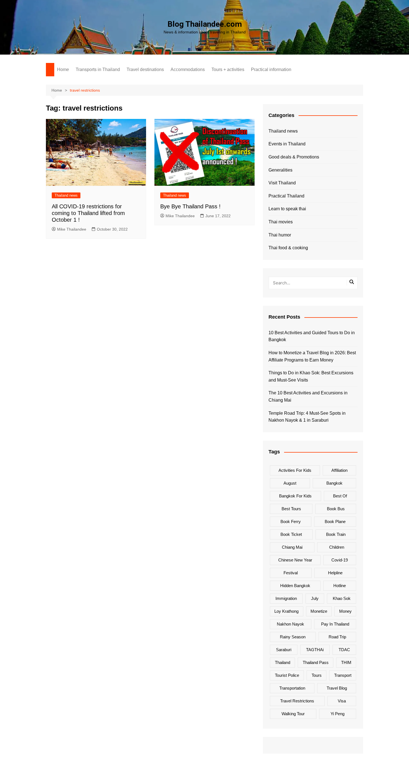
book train (336, 534)
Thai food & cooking (288, 247)
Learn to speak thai (287, 208)
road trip (337, 636)
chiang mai (292, 547)
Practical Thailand (286, 196)
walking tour (293, 713)
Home (63, 69)
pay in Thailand (335, 624)
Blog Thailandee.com (204, 24)
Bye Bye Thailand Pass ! (190, 206)
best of (340, 496)
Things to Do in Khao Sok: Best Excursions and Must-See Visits (310, 376)
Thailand (282, 662)
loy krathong (286, 611)
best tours (291, 508)
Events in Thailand (286, 143)
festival (291, 572)
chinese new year (295, 560)
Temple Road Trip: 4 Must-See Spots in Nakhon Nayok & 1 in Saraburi (307, 417)
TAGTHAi (315, 649)
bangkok (334, 483)
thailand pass (316, 662)
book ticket (291, 534)
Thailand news (66, 195)
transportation (292, 688)
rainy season (292, 636)
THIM (346, 662)
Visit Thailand (282, 182)
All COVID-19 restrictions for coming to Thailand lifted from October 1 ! (88, 213)
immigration (286, 598)
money (345, 611)
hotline (339, 585)
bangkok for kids (295, 496)
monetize (319, 611)
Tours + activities (227, 69)
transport (342, 675)
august (290, 483)
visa (342, 700)
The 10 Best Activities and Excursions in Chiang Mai (308, 396)
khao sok (342, 598)
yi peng (337, 713)
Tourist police (287, 675)
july (315, 598)
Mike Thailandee (71, 229)
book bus (336, 508)
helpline (335, 572)
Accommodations (188, 69)
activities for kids (295, 470)
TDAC (344, 649)
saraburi (283, 649)
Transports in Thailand (98, 69)
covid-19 (339, 560)
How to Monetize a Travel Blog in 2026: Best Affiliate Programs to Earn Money (312, 356)
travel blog (337, 688)
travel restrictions (297, 700)
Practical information (271, 69)
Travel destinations (145, 69)
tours (317, 675)
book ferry (290, 521)
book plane (335, 521)
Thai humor (279, 235)
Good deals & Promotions (293, 157)
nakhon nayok (290, 624)
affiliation (339, 470)
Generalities (280, 170)
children (336, 547)
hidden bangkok (295, 585)
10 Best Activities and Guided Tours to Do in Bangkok (311, 336)
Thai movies (280, 221)
